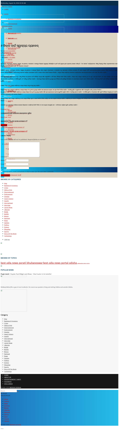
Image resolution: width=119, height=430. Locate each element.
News (13, 55)
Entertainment (12, 24)
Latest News (6, 55)
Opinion (6, 223)
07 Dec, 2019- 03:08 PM (8, 53)
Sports (10, 59)
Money (10, 138)
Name (3, 160)
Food (9, 117)
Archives (7, 406)
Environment (8, 194)
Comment (4, 157)
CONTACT (7, 170)
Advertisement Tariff (14, 175)
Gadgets (10, 122)
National (7, 218)
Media (6, 212)
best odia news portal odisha (60, 263)
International (12, 49)
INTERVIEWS (8, 80)
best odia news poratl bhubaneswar (22, 263)
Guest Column (8, 199)
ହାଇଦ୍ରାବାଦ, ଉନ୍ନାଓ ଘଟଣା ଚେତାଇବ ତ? (14, 131)
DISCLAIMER (8, 384)
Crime (10, 107)
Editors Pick (8, 190)
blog (5, 183)
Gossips (6, 196)
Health (6, 201)
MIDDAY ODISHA (15, 387)
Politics (6, 225)
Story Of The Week (10, 234)
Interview (7, 205)
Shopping (7, 229)
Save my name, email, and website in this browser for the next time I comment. (28, 172)
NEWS (6, 14)
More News (8, 96)
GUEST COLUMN (9, 75)
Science (6, 227)
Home (6, 399)
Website (3, 168)
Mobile (10, 133)
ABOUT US (7, 377)
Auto (9, 101)
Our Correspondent (9, 51)
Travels (6, 419)
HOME (6, 9)
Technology (8, 236)
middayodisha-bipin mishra (83, 263)
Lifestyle (7, 210)
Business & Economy (11, 186)
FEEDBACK (7, 382)
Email (3, 164)
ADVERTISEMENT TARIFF (12, 379)
